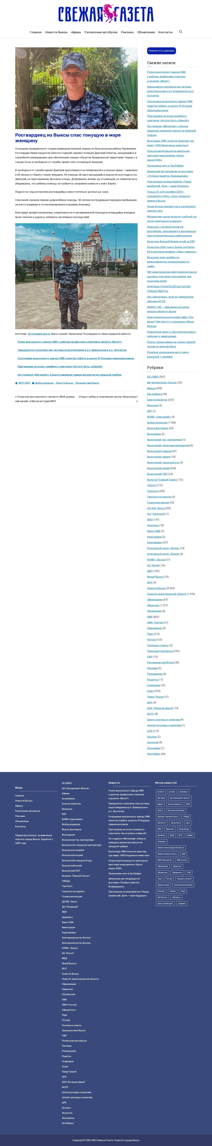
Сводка (173, 891)
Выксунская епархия (159, 451)
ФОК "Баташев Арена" (160, 708)
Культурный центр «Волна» (163, 548)
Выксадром (154, 434)
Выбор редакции (44, 383)
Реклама (127, 32)
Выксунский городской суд (163, 462)
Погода (151, 639)
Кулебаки (161, 835)
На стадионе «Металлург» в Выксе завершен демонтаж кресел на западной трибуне (70, 374)
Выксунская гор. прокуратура (164, 439)
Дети (188, 823)
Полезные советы (158, 645)
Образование (155, 599)
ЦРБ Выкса (176, 897)
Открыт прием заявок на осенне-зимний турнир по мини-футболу (171, 344)
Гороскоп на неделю (159, 496)
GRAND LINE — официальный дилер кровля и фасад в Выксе (168, 309)
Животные (170, 829)
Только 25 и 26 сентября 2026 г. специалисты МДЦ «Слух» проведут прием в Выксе (168, 196)
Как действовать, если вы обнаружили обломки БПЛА (170, 299)
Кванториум (154, 536)
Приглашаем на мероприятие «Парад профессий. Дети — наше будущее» (169, 184)
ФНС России (162, 897)
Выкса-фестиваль (157, 428)
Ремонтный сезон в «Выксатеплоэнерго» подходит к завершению (171, 334)
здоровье (182, 903)
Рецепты (152, 679)
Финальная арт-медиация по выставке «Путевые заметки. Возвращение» (170, 173)
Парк (150, 633)
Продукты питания (184, 879)
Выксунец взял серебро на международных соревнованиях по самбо (168, 262)
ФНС (149, 702)
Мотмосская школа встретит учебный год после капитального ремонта (172, 219)
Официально (154, 628)
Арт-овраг (161, 798)
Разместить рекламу (161, 50)
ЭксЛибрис (153, 753)
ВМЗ (188, 804)
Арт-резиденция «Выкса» (180, 798)
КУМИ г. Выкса (156, 559)
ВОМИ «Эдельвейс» (159, 416)
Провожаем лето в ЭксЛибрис (165, 165)
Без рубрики (154, 394)
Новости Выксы (56, 32)
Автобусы (184, 792)
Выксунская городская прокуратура (168, 445)
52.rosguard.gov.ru (39, 333)
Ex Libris (161, 792)
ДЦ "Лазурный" (156, 513)
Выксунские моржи (159, 456)
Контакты (165, 32)
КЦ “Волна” (153, 565)
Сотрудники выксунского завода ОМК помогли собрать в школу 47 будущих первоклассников (76, 358)
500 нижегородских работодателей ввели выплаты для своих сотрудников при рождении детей (172, 277)
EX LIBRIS (152, 376)
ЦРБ (149, 731)
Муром (190, 835)
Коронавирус (155, 542)
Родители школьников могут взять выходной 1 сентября (168, 354)
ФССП (150, 713)
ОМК (150, 616)
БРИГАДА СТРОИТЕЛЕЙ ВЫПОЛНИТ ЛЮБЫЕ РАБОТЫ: (169, 289)
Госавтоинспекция (158, 502)
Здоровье (153, 525)
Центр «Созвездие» (165, 903)
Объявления (146, 32)
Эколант (152, 736)
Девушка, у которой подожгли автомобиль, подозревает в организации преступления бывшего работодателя (171, 231)
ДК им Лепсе (176, 823)
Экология (152, 742)
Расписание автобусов (101, 32)
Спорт (150, 691)
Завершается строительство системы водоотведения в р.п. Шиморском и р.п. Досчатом (72, 350)
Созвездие (153, 685)
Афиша (76, 32)
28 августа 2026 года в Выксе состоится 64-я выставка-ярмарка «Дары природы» (171, 249)
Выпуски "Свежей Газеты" (162, 479)
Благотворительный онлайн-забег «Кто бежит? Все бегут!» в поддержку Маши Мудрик (170, 322)
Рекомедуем (155, 674)
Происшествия (163, 885)
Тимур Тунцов (155, 696)
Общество (153, 605)
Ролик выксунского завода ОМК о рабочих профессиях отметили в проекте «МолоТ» (70, 341)
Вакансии (152, 405)
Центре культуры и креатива (164, 725)
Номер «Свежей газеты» (167, 854)
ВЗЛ (149, 411)
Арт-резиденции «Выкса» (162, 382)
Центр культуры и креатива (163, 719)
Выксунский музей (158, 468)
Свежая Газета (105, 1140)
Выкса (160, 810)
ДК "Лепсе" (162, 823)
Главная (35, 32)
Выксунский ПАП (157, 474)
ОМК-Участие (155, 622)
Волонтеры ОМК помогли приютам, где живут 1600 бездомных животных (170, 143)
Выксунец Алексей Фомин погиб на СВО (171, 241)
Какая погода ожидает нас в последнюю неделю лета (171, 209)
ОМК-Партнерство (165, 860)
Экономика (153, 748)
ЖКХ (150, 519)
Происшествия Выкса (87, 383)
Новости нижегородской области (166, 594)
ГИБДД (151, 485)
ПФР (150, 656)
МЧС (150, 582)
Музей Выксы (155, 576)
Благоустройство (157, 399)
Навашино (162, 841)
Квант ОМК (153, 531)
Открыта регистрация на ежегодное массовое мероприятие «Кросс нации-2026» (168, 156)
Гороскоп (152, 491)
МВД (150, 571)
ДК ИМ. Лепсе (155, 508)
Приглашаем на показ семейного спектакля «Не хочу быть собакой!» (60, 366)
